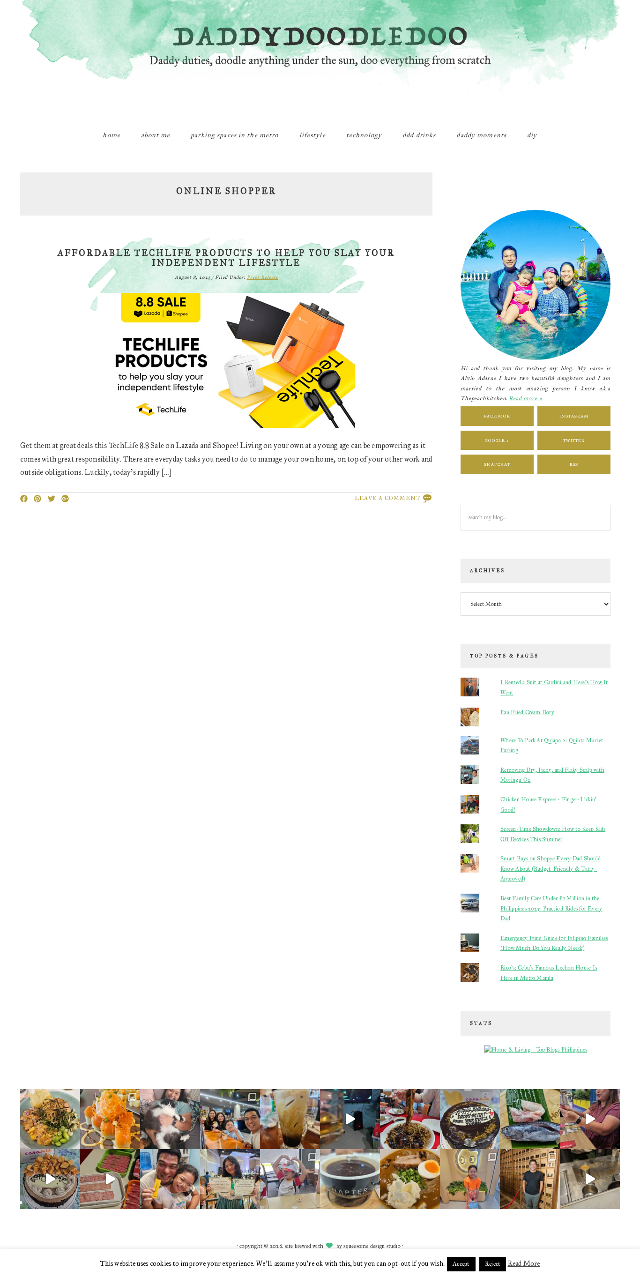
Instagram (573, 415)
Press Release (262, 277)
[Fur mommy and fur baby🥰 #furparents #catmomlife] (170, 1119)
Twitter (573, 440)
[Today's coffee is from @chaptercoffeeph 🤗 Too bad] (350, 1179)
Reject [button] (492, 1264)
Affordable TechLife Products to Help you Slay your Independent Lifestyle (226, 258)
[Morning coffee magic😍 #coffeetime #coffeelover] (590, 1179)
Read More (524, 1263)
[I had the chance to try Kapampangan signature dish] (530, 1179)
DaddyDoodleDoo (320, 58)
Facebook (497, 415)
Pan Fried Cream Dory (527, 712)
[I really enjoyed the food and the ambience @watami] (110, 1119)
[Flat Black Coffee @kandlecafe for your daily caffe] (290, 1119)
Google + (497, 440)
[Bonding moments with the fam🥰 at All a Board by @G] (590, 1119)
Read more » (525, 398)
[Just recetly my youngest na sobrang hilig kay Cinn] (470, 1179)
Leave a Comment (387, 498)
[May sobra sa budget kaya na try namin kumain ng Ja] (410, 1119)
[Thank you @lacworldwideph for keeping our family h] (170, 1179)
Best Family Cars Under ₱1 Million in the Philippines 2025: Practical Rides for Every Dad (551, 908)
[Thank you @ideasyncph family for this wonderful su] (470, 1119)
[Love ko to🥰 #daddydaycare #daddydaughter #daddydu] (290, 1179)
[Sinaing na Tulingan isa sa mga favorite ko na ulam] (530, 1119)
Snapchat (497, 464)
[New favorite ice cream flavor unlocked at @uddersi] (230, 1119)
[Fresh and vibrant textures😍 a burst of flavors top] (50, 1119)
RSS (574, 464)
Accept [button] (461, 1264)
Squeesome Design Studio (372, 1246)
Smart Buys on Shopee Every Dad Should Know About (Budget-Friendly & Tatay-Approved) (550, 868)
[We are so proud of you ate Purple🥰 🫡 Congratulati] (230, 1179)
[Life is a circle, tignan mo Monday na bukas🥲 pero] (350, 1119)
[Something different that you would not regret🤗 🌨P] (410, 1179)
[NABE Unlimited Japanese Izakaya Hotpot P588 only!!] (110, 1179)
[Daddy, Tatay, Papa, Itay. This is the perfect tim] (50, 1179)
